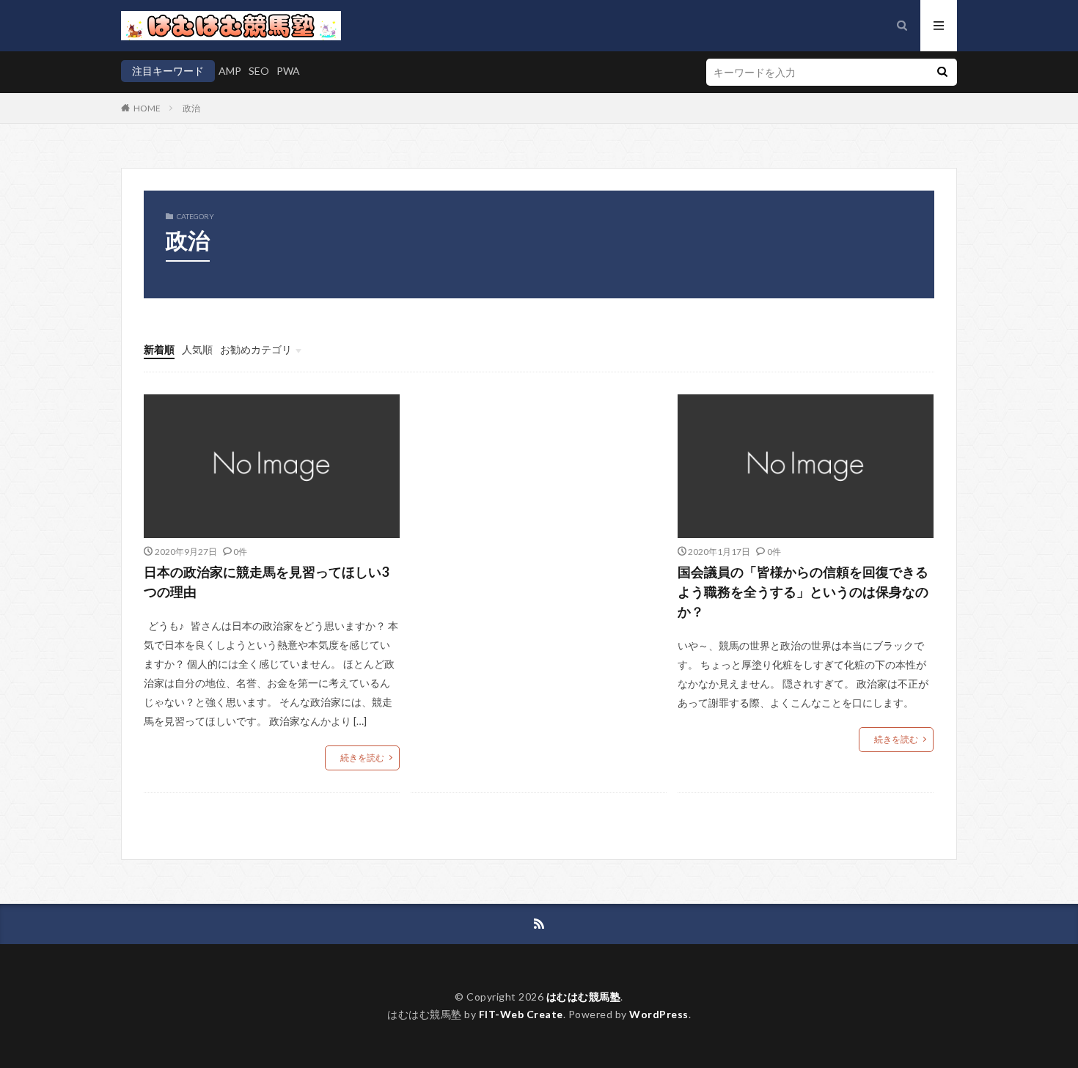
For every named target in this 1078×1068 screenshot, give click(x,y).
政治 (191, 108)
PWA (288, 71)
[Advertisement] (539, 513)
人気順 (197, 349)
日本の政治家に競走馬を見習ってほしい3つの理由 (266, 582)
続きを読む (362, 757)
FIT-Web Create (521, 1014)
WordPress (659, 1014)
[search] (942, 72)
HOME (147, 108)
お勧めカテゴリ (256, 349)
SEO (259, 71)
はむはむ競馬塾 (583, 996)
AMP (230, 71)
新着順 (159, 349)
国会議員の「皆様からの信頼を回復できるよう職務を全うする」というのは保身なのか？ (803, 591)
